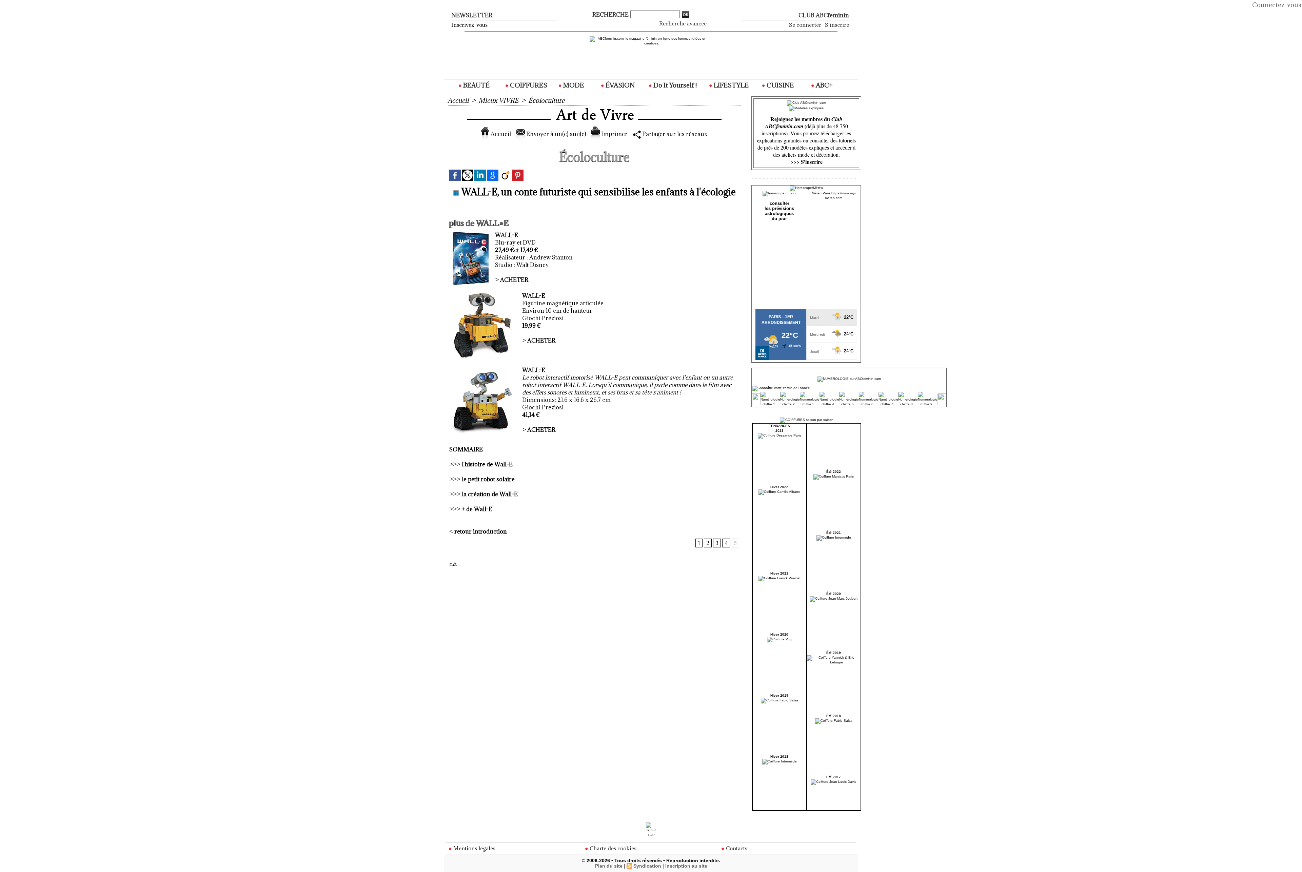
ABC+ (823, 85)
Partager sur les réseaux (674, 134)
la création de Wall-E (490, 494)
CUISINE (779, 85)
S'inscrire (837, 24)
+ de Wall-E (477, 509)
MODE (573, 85)
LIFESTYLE (730, 85)
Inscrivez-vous (469, 24)
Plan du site (609, 866)
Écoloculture (546, 100)
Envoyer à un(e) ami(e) (555, 134)
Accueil (458, 100)
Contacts (736, 848)
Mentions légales (473, 848)
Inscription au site (686, 866)
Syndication (647, 866)
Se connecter (805, 24)
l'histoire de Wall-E (487, 464)
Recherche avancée (683, 23)
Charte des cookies (612, 848)
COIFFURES (528, 85)
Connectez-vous (1276, 5)
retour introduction (480, 531)
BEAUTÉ (476, 85)
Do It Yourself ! (674, 85)
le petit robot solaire (488, 479)
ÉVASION (619, 85)
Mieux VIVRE (498, 100)
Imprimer (614, 134)
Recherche (611, 14)
